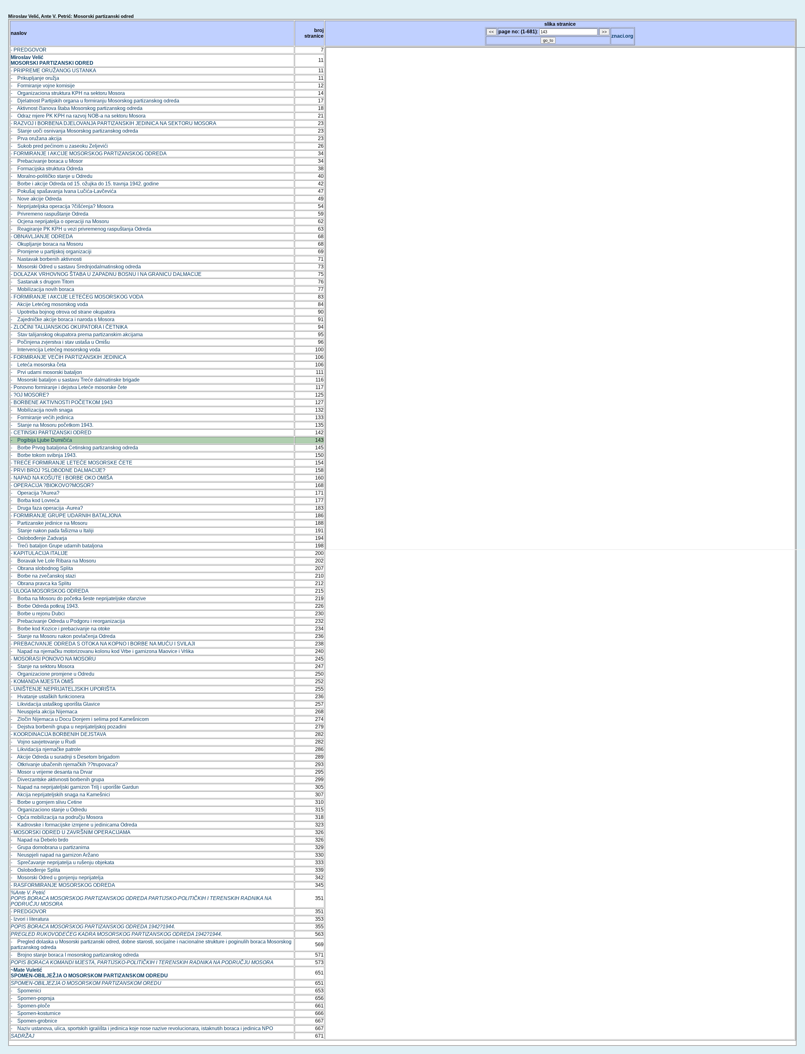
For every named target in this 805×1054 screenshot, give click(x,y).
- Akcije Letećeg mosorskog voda (49, 304)
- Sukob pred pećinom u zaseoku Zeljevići (59, 146)
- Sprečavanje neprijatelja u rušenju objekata (62, 862)
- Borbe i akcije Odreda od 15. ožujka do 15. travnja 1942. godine (85, 183)
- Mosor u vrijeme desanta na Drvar (51, 772)
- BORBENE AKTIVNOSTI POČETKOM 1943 (62, 402)
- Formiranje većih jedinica (42, 417)
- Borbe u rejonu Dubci (38, 613)
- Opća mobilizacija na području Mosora (57, 817)
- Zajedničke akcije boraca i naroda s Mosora (62, 319)
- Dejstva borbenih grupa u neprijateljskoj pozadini (68, 726)
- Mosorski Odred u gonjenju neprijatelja (57, 877)
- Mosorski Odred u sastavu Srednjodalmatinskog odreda (76, 266)
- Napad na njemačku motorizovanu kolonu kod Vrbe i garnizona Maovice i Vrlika (102, 651)
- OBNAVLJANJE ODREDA (42, 236)
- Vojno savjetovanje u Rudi (43, 741)
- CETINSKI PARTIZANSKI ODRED (51, 432)
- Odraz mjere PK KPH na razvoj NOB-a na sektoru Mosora (78, 115)
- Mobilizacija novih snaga (42, 410)
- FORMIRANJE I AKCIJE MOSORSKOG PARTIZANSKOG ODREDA (89, 153)
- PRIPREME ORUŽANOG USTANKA (53, 70)
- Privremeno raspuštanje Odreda (49, 214)
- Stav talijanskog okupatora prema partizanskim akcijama (77, 334)
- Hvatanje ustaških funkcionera (48, 696)
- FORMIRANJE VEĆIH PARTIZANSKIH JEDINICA (68, 357)
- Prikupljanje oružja (35, 78)
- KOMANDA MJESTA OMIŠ (42, 681)
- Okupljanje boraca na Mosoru (47, 244)
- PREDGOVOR (29, 49)
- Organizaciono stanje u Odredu (49, 809)
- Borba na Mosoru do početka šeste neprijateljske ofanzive (78, 598)
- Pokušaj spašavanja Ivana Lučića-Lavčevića (63, 191)
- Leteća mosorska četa (38, 364)
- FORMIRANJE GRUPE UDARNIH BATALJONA (66, 515)
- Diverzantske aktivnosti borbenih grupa (57, 779)
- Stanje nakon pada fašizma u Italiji (52, 530)
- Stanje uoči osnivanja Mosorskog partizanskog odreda (74, 131)
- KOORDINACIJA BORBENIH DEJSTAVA (58, 734)
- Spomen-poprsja (32, 998)
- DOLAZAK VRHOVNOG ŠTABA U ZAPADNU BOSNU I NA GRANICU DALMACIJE (106, 274)
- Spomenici (26, 990)
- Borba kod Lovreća (35, 500)
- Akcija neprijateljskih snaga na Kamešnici (60, 794)
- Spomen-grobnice (34, 1021)
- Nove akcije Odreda (36, 198)
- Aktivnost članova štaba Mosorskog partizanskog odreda (76, 108)
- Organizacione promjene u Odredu (52, 674)
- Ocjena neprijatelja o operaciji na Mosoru (60, 221)
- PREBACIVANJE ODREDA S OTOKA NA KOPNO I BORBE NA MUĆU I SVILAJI (103, 643)
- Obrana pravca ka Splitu (41, 583)
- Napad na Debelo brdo (39, 840)
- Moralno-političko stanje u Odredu (51, 176)
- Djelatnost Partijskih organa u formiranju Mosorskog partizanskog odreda (95, 100)
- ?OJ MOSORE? (30, 395)
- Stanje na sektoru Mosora (42, 666)
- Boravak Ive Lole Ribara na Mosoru (53, 560)
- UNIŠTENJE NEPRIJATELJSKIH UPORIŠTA (63, 689)
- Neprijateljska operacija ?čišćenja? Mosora (62, 206)
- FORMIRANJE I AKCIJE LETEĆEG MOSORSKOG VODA (77, 296)
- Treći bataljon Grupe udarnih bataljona (57, 545)
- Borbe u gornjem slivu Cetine (46, 802)
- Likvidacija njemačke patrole (46, 749)
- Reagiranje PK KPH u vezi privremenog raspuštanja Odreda (81, 229)
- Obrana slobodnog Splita (42, 568)
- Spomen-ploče (30, 1005)
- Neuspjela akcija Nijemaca (44, 711)
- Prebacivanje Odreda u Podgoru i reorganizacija (68, 621)
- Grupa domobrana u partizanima (50, 847)
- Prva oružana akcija (36, 138)
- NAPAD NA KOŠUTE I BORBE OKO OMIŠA (62, 477)
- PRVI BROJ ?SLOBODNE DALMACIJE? (58, 470)
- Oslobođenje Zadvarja (39, 538)
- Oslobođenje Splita (35, 870)
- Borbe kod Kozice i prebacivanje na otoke (60, 628)
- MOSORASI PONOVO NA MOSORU (53, 658)
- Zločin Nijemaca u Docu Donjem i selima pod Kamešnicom (80, 719)
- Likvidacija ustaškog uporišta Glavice (55, 704)
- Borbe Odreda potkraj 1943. (45, 606)
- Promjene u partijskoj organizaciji (51, 251)
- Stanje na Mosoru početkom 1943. (52, 425)
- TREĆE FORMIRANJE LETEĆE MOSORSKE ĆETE (71, 462)
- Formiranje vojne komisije (43, 85)
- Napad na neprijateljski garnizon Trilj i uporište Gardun (75, 787)
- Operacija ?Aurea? (35, 493)
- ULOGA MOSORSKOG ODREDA (50, 591)
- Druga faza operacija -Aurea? (47, 508)
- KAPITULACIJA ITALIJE (39, 553)
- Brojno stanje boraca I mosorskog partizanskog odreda (75, 955)
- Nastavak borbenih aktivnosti (46, 259)
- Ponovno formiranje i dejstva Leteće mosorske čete (69, 387)
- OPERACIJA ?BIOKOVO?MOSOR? (52, 485)
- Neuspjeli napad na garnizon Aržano (55, 855)
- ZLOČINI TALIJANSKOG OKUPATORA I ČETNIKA (69, 327)
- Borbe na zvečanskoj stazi (43, 576)
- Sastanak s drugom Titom (42, 281)
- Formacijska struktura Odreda (47, 168)
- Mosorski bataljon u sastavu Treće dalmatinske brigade (75, 379)
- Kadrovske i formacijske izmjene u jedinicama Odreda (74, 824)
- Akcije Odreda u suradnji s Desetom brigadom (65, 757)
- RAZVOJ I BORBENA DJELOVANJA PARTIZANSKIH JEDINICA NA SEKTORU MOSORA (113, 123)
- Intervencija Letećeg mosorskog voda (55, 349)
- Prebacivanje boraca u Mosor (47, 161)
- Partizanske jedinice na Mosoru (49, 523)
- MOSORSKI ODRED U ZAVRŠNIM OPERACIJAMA (70, 832)
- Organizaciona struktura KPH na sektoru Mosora (68, 93)
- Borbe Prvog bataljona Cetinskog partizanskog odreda (74, 447)
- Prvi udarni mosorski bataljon (46, 372)
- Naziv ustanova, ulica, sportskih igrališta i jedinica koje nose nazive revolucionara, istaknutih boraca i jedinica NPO (142, 1028)
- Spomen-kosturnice (36, 1013)
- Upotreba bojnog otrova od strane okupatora (63, 312)
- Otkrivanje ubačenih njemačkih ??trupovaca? (64, 764)
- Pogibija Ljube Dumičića (41, 440)
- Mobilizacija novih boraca (42, 289)
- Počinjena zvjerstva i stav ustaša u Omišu (60, 342)
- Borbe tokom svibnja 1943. (44, 455)
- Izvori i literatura (30, 919)
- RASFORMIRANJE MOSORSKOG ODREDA (63, 885)
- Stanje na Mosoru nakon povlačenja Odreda (63, 636)
